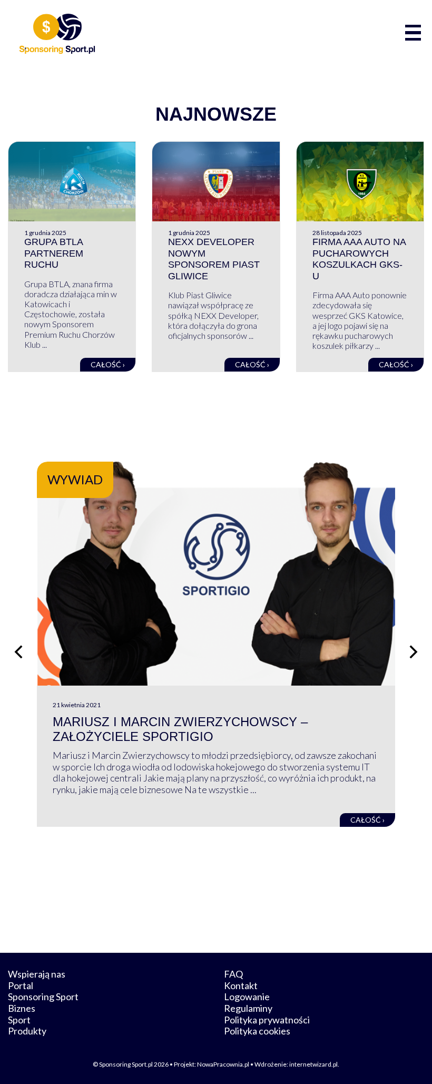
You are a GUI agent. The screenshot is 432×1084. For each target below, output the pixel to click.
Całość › (108, 364)
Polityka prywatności (267, 1020)
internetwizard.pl (313, 1064)
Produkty (27, 1031)
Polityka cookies (257, 1031)
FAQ (233, 974)
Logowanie (247, 996)
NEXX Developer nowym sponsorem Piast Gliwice (214, 259)
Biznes (21, 1008)
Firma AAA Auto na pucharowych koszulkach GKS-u (359, 259)
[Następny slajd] (413, 651)
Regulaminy (248, 1008)
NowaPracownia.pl (223, 1064)
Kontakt (241, 985)
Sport (19, 1020)
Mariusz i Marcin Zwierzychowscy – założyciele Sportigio (180, 729)
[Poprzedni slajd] (18, 651)
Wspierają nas (36, 974)
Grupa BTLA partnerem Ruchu (53, 253)
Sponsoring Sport (43, 996)
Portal (20, 985)
